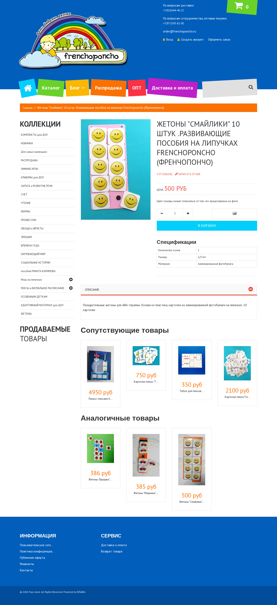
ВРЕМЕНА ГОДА (30, 245)
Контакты (26, 570)
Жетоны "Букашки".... (100, 479)
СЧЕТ (24, 194)
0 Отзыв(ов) (164, 174)
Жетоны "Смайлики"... (191, 502)
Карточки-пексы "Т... (146, 381)
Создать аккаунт (192, 39)
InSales (81, 592)
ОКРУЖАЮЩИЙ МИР (33, 254)
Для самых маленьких (34, 152)
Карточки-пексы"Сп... (237, 397)
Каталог (51, 88)
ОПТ (137, 88)
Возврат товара (111, 551)
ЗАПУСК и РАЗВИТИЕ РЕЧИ (37, 186)
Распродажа (108, 88)
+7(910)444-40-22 (173, 10)
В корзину (207, 225)
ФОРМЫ (25, 211)
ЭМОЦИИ (26, 237)
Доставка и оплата (172, 88)
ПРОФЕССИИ (28, 220)
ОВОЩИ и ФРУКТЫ (32, 228)
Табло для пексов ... (191, 391)
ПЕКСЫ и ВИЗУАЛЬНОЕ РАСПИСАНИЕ (42, 288)
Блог (75, 88)
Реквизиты (27, 564)
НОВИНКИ (27, 143)
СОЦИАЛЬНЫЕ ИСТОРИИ (35, 262)
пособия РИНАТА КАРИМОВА (38, 271)
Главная (27, 108)
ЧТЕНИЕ (26, 203)
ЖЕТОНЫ (26, 313)
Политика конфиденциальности (41, 551)
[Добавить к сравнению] (234, 213)
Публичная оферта (32, 558)
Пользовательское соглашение (40, 545)
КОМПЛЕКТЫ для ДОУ (34, 135)
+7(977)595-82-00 (173, 23)
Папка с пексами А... (100, 398)
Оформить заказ (219, 39)
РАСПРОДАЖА (29, 160)
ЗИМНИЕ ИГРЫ (29, 169)
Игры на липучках (31, 279)
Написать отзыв (189, 174)
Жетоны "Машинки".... (146, 493)
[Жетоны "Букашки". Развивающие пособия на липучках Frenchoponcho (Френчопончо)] (100, 449)
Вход (169, 39)
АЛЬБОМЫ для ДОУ (32, 177)
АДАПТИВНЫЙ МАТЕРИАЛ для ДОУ (42, 305)
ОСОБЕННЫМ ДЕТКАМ (34, 296)
